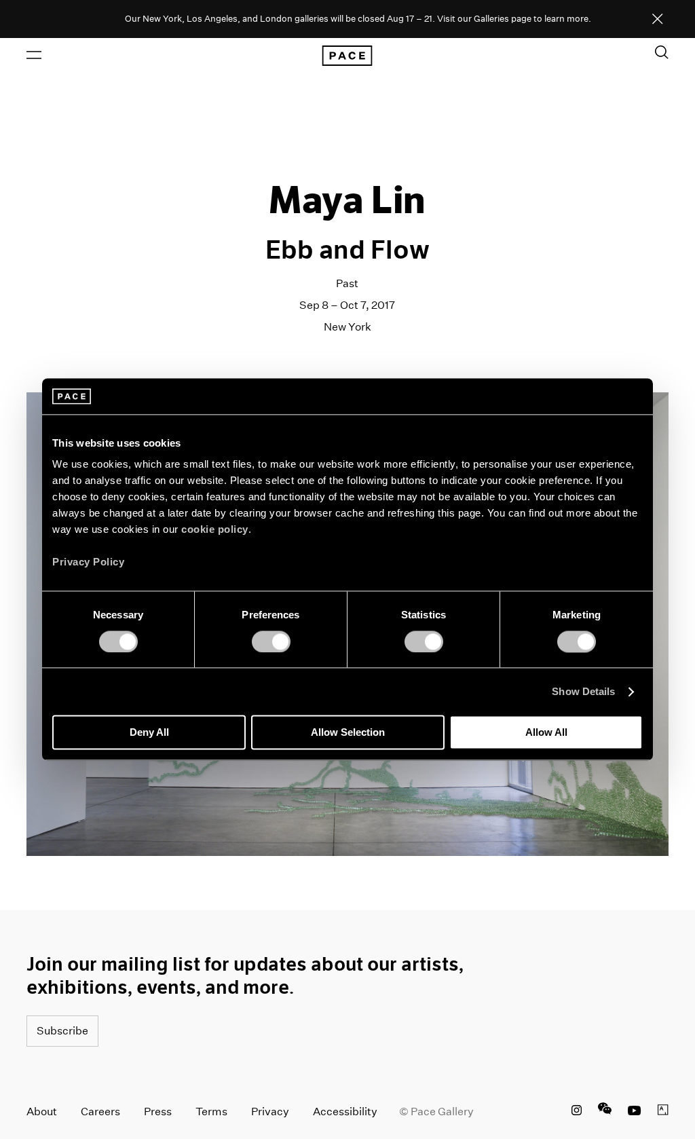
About (41, 1111)
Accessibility (345, 1111)
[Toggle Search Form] (662, 52)
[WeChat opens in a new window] (605, 1112)
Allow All (546, 733)
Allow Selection (348, 733)
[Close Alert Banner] (658, 20)
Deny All (149, 733)
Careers (100, 1111)
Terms (211, 1111)
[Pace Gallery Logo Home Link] (347, 55)
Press (158, 1111)
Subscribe (62, 1030)
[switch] (271, 641)
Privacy (270, 1111)
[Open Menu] (33, 55)
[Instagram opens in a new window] (576, 1112)
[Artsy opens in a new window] (663, 1112)
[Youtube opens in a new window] (634, 1112)
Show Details (583, 691)
